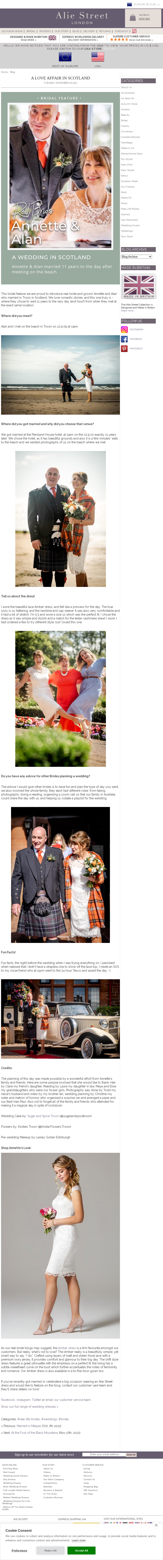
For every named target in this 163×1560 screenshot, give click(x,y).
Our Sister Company (54, 1479)
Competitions (50, 1483)
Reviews (45, 31)
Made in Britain (52, 1476)
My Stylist (127, 159)
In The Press (50, 1494)
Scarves (125, 214)
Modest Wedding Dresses (16, 1497)
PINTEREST (136, 348)
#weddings (49, 1419)
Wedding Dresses (12, 1483)
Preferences (19, 1550)
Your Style (127, 236)
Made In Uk (127, 148)
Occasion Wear (12, 31)
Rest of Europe (65, 66)
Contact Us (89, 1479)
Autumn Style (129, 103)
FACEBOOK (136, 339)
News (124, 175)
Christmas (127, 131)
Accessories (128, 92)
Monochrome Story (132, 153)
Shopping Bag (91, 1486)
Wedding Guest (130, 225)
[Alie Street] (63, 24)
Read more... (128, 310)
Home (4, 72)
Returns (105, 31)
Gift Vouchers (90, 1490)
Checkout (121, 31)
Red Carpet (9, 1472)
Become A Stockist (53, 1490)
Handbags (127, 142)
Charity (125, 125)
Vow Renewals (129, 219)
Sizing (87, 1468)
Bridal (31, 31)
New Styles (127, 170)
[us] (98, 63)
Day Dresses (9, 1479)
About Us (126, 87)
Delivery (89, 31)
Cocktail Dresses (130, 137)
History (47, 1472)
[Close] (110, 48)
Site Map (88, 1494)
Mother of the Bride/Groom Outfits (17, 1508)
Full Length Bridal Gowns (16, 1490)
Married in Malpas (29, 1426)
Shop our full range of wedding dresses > (29, 1406)
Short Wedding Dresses (15, 1486)
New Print (126, 164)
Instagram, (24, 1400)
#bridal (64, 1419)
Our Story (62, 31)
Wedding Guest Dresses (15, 1476)
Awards (125, 109)
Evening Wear (10, 1468)
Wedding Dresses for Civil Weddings (16, 1502)
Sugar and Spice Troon (43, 1116)
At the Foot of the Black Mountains (34, 1432)
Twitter (37, 1400)
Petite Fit (126, 197)
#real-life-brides (28, 1419)
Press (124, 203)
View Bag (144, 18)
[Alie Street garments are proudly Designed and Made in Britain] (52, 38)
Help (86, 1483)
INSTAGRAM (136, 329)
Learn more (79, 1540)
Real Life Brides (130, 208)
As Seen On (127, 98)
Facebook (8, 1400)
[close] (156, 1525)
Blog (76, 31)
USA (98, 66)
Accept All (81, 1550)
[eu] (65, 63)
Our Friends (128, 186)
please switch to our (74, 48)
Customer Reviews (53, 1497)
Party (124, 192)
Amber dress (67, 1348)
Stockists (48, 1486)
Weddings (127, 230)
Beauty (125, 114)
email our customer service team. (68, 1400)
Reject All (51, 1550)
